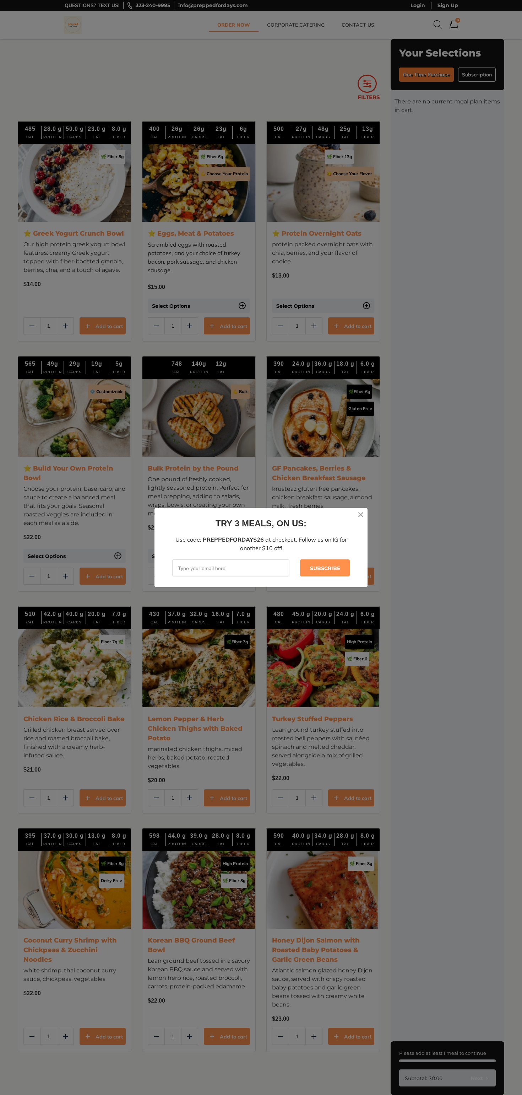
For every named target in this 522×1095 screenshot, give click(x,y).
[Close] (361, 514)
